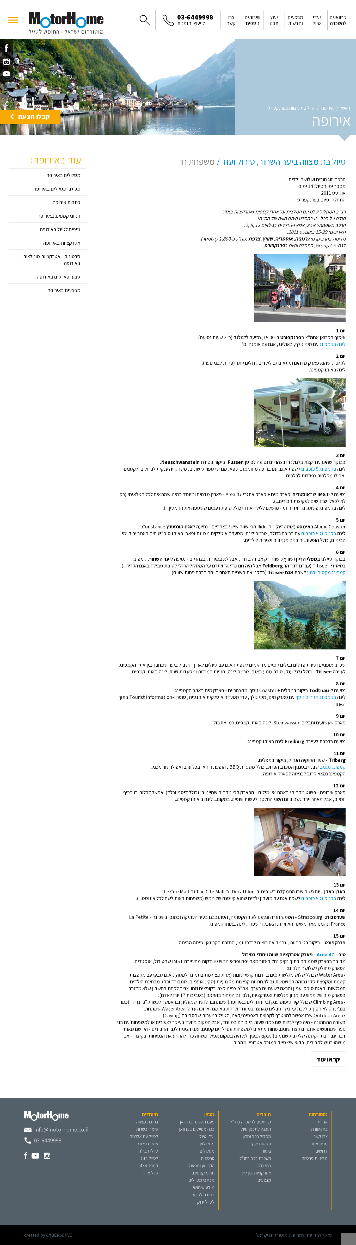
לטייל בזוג (149, 1158)
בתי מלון (263, 1165)
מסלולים (207, 1151)
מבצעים (264, 1180)
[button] (13, 19)
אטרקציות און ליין (256, 1173)
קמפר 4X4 (149, 1165)
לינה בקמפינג (333, 344)
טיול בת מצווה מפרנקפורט (290, 107)
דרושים (321, 1151)
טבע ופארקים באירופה (58, 276)
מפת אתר (319, 1144)
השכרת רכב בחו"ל (255, 1158)
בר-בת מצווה (147, 1122)
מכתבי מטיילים (201, 1180)
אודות (322, 1122)
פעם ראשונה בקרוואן (197, 1122)
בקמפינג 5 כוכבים (318, 468)
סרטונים (207, 1158)
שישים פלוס (148, 1144)
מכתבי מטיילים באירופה (56, 188)
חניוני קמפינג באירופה (59, 215)
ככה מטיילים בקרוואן (196, 1129)
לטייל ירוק (205, 1202)
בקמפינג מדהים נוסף (316, 697)
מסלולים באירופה (63, 175)
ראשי (345, 107)
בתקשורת (319, 1129)
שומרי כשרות (147, 1129)
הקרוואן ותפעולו (200, 1165)
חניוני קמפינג (203, 1173)
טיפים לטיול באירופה (60, 229)
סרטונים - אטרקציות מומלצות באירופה (51, 260)
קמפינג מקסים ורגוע (326, 572)
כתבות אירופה (66, 202)
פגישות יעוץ (261, 1144)
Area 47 (325, 954)
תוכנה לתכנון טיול (256, 1129)
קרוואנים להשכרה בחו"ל (250, 1122)
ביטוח (266, 1151)
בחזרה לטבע (203, 1195)
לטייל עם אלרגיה (144, 1136)
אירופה (327, 107)
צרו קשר (321, 1136)
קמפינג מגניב (333, 766)
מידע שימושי (203, 1187)
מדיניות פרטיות (314, 1158)
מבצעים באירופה (63, 290)
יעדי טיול (206, 1136)
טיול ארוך (150, 1173)
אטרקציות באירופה (61, 242)
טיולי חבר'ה (148, 1151)
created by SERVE (48, 1235)
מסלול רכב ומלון (257, 1136)
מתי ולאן (207, 1144)
